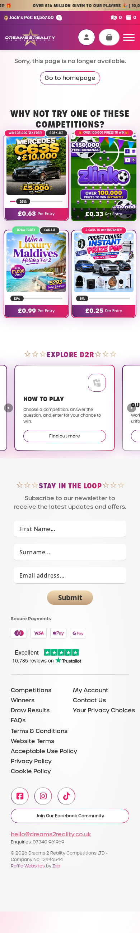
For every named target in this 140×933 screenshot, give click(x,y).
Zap (56, 866)
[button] (131, 408)
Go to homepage (70, 78)
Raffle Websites (28, 866)
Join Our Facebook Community (70, 816)
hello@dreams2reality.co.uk (51, 834)
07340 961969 (48, 842)
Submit (70, 597)
